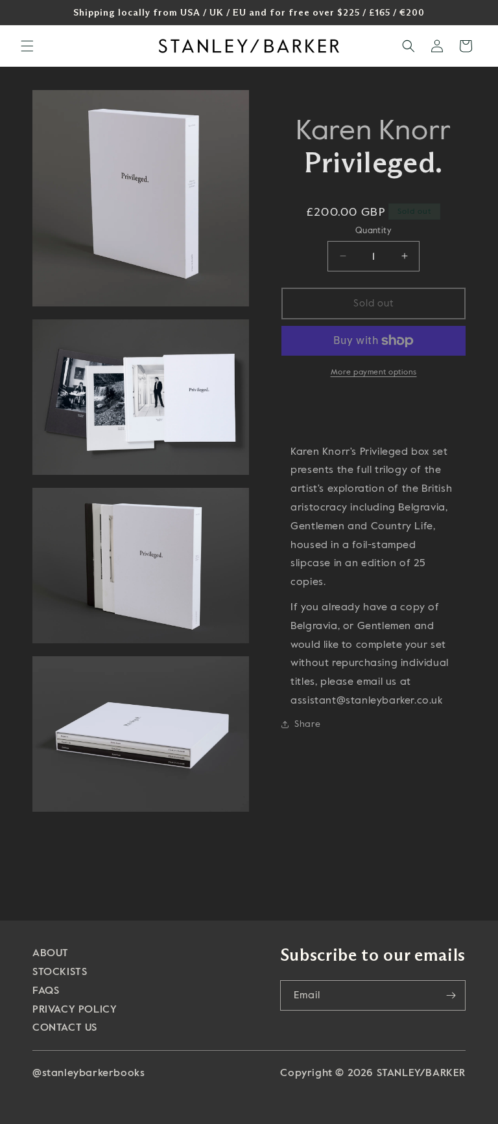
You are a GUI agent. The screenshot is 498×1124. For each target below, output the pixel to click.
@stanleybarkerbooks (88, 1072)
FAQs (45, 990)
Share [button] (307, 724)
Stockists (59, 971)
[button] (27, 46)
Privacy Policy (74, 1009)
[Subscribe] (450, 995)
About (50, 952)
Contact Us (64, 1027)
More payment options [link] (374, 372)
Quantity (373, 230)
